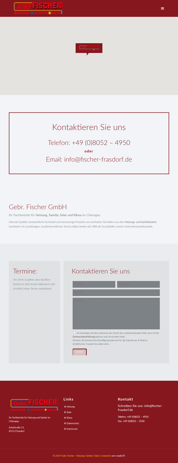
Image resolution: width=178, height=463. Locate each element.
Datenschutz (73, 423)
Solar (69, 412)
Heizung (71, 407)
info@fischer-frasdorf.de (98, 159)
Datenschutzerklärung (84, 337)
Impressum (72, 429)
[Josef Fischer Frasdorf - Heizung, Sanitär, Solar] (38, 8)
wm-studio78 (118, 456)
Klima (69, 418)
